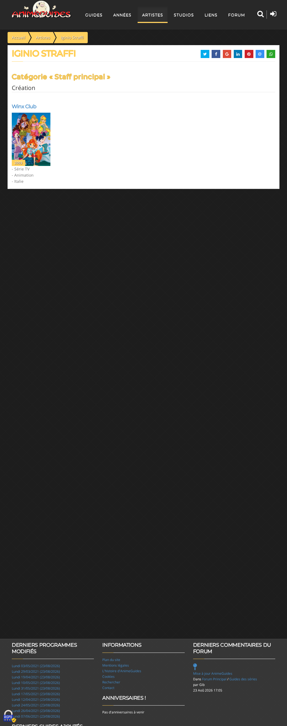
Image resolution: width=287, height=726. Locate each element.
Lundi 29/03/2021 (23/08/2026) (36, 671)
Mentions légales (115, 665)
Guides (94, 14)
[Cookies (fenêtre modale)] (10, 716)
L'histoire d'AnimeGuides (121, 671)
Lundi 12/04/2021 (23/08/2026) (36, 699)
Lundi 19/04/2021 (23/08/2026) (36, 677)
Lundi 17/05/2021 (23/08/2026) (36, 694)
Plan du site (111, 659)
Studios (184, 14)
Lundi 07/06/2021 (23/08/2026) (36, 716)
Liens (211, 14)
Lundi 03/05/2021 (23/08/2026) (36, 665)
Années (122, 14)
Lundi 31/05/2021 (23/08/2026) (36, 688)
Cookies (108, 676)
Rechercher (111, 682)
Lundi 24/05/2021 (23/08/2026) (36, 705)
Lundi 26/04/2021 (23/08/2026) (36, 710)
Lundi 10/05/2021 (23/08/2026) (36, 682)
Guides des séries (243, 679)
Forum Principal (214, 679)
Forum (236, 14)
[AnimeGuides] (41, 9)
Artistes (152, 14)
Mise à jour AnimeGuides (212, 673)
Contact (108, 687)
